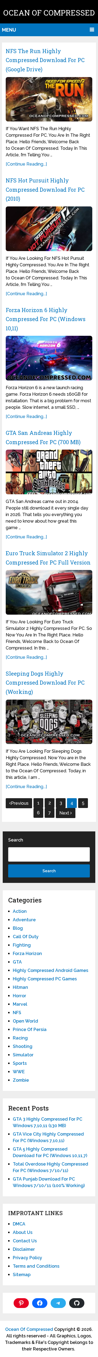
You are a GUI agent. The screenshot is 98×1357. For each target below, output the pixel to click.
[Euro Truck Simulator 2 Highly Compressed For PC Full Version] (49, 592)
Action (20, 911)
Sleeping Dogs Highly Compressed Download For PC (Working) (45, 682)
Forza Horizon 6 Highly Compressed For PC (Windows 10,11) (45, 319)
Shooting (22, 1046)
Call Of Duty (26, 936)
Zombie (21, 1080)
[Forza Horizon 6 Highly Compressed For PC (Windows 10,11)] (49, 358)
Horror (19, 995)
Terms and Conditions (36, 1266)
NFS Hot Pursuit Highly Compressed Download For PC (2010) (45, 189)
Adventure (24, 919)
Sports (20, 1063)
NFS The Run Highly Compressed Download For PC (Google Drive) (45, 60)
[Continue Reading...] (26, 164)
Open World (25, 1021)
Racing (20, 1038)
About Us (22, 1232)
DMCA (19, 1224)
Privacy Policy (27, 1257)
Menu (9, 30)
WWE (19, 1071)
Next (64, 813)
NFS (17, 1012)
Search (15, 840)
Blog (18, 928)
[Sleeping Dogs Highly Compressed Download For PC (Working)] (49, 722)
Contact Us (25, 1240)
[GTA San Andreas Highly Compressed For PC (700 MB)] (49, 472)
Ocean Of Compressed (49, 13)
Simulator (23, 1054)
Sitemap (21, 1274)
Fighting (22, 945)
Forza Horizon (27, 953)
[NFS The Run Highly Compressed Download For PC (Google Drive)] (49, 99)
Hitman (20, 987)
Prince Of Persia (30, 1029)
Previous (20, 803)
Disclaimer (24, 1249)
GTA (17, 962)
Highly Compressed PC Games (45, 978)
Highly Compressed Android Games (50, 970)
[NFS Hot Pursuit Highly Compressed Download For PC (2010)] (49, 228)
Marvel (20, 1004)
